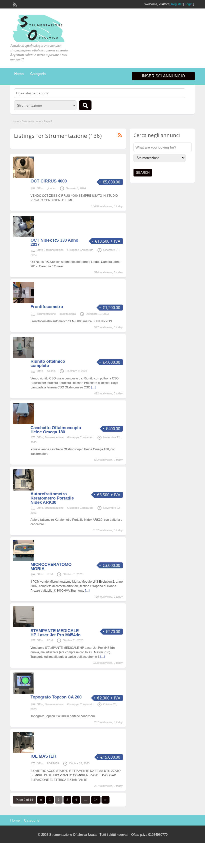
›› (105, 800)
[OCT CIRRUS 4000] (23, 176)
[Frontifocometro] (23, 302)
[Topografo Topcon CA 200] (23, 692)
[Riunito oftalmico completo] (23, 357)
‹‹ (41, 800)
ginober (51, 188)
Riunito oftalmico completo (47, 363)
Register (176, 4)
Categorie (38, 74)
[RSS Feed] (14, 4)
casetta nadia (68, 313)
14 (96, 800)
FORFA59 (53, 763)
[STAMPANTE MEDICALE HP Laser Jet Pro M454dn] (23, 626)
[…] (93, 387)
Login (188, 4)
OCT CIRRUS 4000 (48, 181)
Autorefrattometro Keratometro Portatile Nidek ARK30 (52, 498)
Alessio (51, 370)
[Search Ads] (85, 105)
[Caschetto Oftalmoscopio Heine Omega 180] (23, 423)
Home (19, 74)
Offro (40, 188)
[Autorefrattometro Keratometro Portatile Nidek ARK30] (23, 489)
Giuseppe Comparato (80, 249)
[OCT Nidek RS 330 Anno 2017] (23, 236)
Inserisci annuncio (163, 76)
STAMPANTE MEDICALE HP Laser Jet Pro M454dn (55, 632)
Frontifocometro (46, 306)
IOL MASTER (43, 756)
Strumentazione (31, 121)
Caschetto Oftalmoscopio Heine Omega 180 (55, 429)
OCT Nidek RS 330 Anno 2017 (54, 242)
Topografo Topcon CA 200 (56, 697)
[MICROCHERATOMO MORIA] (23, 560)
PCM (50, 574)
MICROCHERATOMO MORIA (51, 566)
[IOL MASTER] (23, 752)
